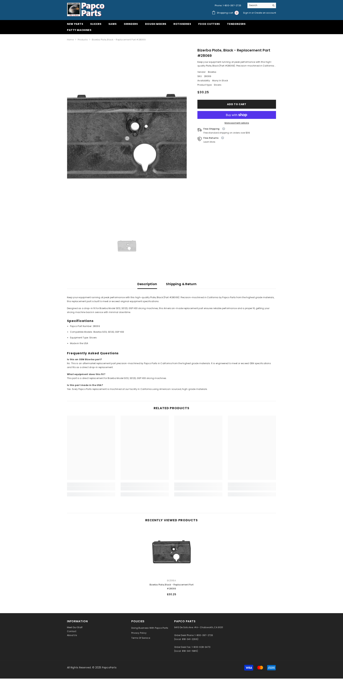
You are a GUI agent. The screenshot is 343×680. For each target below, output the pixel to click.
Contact (71, 631)
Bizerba (212, 71)
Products (83, 39)
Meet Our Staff (75, 627)
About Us (72, 635)
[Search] (261, 5)
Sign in (247, 12)
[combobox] (258, 5)
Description (147, 284)
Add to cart (236, 104)
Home (70, 39)
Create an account (265, 12)
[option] (127, 136)
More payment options (237, 122)
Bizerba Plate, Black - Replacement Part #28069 (171, 586)
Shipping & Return (181, 284)
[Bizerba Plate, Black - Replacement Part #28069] (171, 552)
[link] (91, 489)
